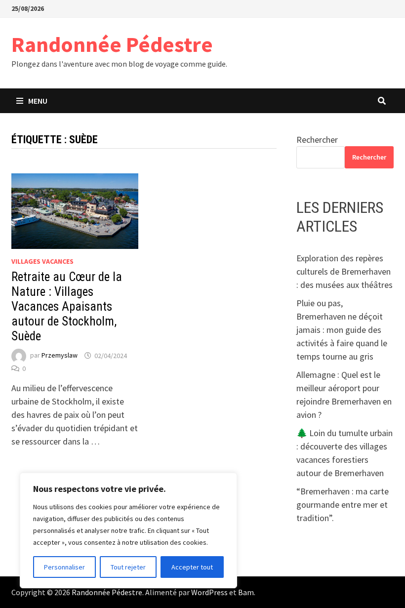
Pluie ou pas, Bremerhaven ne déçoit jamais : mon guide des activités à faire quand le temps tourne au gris (341, 329)
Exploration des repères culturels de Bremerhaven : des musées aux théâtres (344, 271)
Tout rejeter (128, 567)
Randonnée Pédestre (112, 44)
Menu (37, 101)
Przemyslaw (59, 355)
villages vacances (42, 261)
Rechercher (317, 139)
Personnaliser (64, 567)
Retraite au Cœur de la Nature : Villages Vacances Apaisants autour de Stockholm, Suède (66, 306)
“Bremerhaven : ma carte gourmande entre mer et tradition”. (342, 505)
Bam (246, 592)
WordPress (209, 592)
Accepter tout (192, 567)
